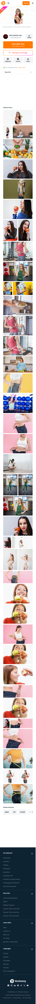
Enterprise (6, 999)
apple (7, 942)
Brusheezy (6, 988)
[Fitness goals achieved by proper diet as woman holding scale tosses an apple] (10, 891)
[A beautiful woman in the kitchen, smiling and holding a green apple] (17, 413)
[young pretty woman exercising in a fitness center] (17, 452)
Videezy (5, 995)
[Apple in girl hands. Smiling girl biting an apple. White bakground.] (10, 243)
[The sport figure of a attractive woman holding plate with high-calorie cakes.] (17, 354)
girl (14, 942)
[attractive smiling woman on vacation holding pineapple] (7, 323)
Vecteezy (6, 992)
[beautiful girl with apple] (17, 699)
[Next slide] (28, 942)
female (22, 942)
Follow (29, 37)
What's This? (21, 67)
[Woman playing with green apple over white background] (13, 625)
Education (6, 1002)
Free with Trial (18, 45)
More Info (8, 71)
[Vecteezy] (3, 3)
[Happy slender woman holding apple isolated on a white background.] (17, 222)
